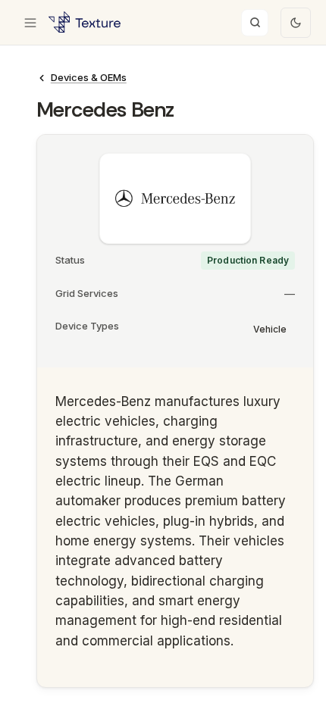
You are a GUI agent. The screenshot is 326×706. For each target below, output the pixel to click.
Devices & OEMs (89, 77)
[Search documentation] (254, 22)
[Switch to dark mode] (296, 23)
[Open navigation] (30, 23)
